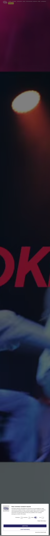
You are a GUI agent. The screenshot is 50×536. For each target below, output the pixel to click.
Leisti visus (25, 525)
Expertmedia (43, 532)
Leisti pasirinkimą (25, 529)
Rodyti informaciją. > (42, 520)
